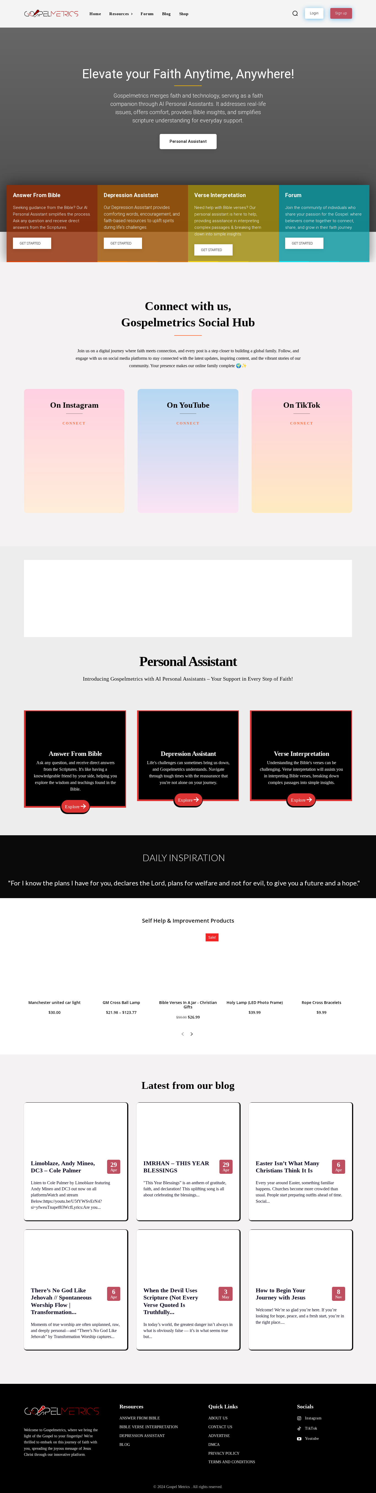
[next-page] (191, 1034)
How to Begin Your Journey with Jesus (281, 1294)
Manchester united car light (54, 1002)
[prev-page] (182, 1034)
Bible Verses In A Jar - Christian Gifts (188, 1005)
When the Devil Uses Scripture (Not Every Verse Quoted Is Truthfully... (170, 1301)
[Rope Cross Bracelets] (321, 964)
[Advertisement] (188, 598)
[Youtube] (299, 1439)
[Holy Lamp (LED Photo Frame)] (254, 964)
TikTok (311, 1428)
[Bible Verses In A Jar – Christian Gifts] (188, 964)
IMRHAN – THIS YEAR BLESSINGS (176, 1167)
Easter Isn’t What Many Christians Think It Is (287, 1167)
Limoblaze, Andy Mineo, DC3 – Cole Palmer (63, 1167)
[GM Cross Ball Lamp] (121, 964)
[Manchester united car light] (54, 964)
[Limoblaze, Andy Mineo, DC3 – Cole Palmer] (75, 1128)
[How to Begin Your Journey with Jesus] (300, 1255)
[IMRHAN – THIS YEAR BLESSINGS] (188, 1128)
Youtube (312, 1438)
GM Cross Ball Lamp (121, 1002)
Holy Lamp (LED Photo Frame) (255, 1002)
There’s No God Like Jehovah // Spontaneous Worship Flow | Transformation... (61, 1301)
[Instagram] (299, 1418)
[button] (295, 13)
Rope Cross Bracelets (321, 1002)
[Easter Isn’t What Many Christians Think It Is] (300, 1128)
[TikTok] (299, 1428)
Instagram (313, 1418)
